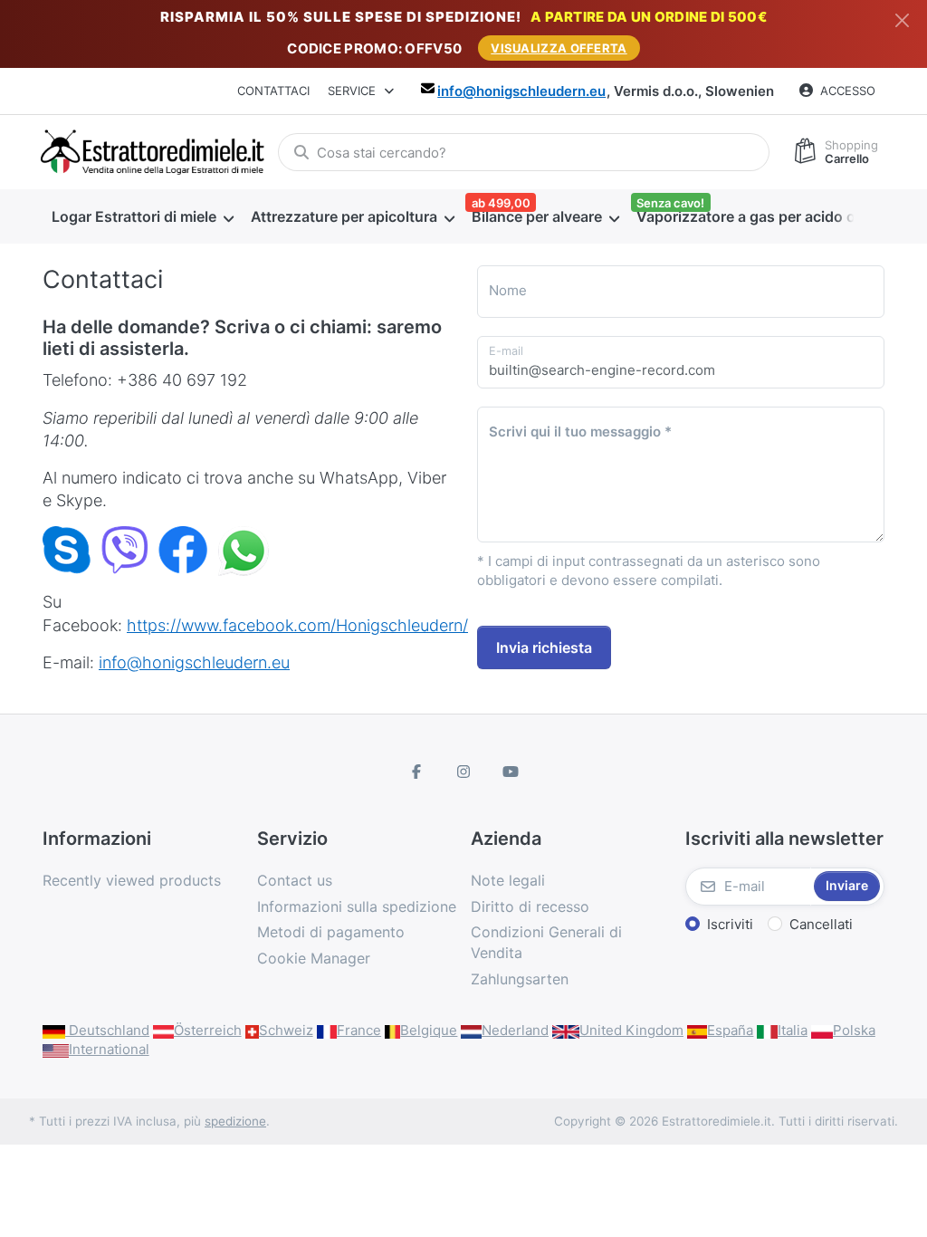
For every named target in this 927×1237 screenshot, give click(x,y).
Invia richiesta (544, 647)
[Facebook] (417, 771)
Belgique (428, 1030)
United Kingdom (631, 1030)
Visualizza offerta (558, 48)
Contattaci (273, 90)
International (109, 1049)
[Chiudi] (902, 20)
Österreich (208, 1030)
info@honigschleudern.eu (521, 91)
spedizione (235, 1121)
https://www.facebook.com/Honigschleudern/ (297, 625)
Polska (854, 1030)
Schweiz (286, 1030)
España (730, 1030)
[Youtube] (510, 771)
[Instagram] (463, 771)
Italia (793, 1030)
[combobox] (523, 152)
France (359, 1030)
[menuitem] (142, 217)
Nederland (515, 1030)
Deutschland (107, 1030)
